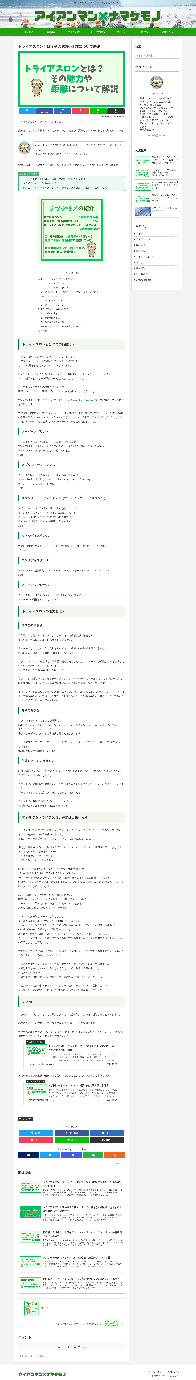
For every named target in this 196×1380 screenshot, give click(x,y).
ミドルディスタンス (54, 296)
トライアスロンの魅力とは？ (54, 309)
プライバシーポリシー (156, 1372)
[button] (116, 111)
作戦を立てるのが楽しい (56, 322)
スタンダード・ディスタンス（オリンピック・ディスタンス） (75, 292)
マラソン (140, 262)
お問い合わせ (173, 1372)
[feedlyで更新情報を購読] (93, 1155)
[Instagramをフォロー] (71, 1155)
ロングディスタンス (54, 300)
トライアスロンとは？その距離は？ (58, 279)
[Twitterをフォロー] (50, 1155)
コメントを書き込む (71, 1346)
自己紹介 (140, 245)
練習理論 (140, 251)
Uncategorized (143, 280)
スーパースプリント (54, 283)
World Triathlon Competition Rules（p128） (76, 400)
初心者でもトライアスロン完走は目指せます (62, 326)
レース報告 (142, 274)
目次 (67, 273)
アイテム (140, 233)
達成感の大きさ (52, 313)
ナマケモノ (156, 94)
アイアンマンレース (54, 305)
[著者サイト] (28, 1155)
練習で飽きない (52, 318)
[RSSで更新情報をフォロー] (114, 1155)
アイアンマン (143, 239)
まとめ (44, 331)
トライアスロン (26, 1119)
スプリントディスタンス (56, 287)
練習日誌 (140, 268)
